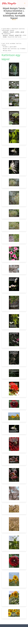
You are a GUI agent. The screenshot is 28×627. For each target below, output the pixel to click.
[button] (24, 3)
